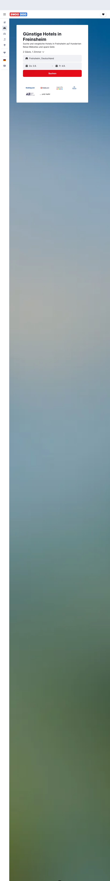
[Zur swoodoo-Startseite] (18, 14)
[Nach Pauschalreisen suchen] (4, 39)
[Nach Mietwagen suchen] (4, 33)
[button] (5, 14)
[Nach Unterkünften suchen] (4, 28)
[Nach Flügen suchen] (4, 22)
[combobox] (34, 52)
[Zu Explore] (4, 45)
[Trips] (4, 52)
